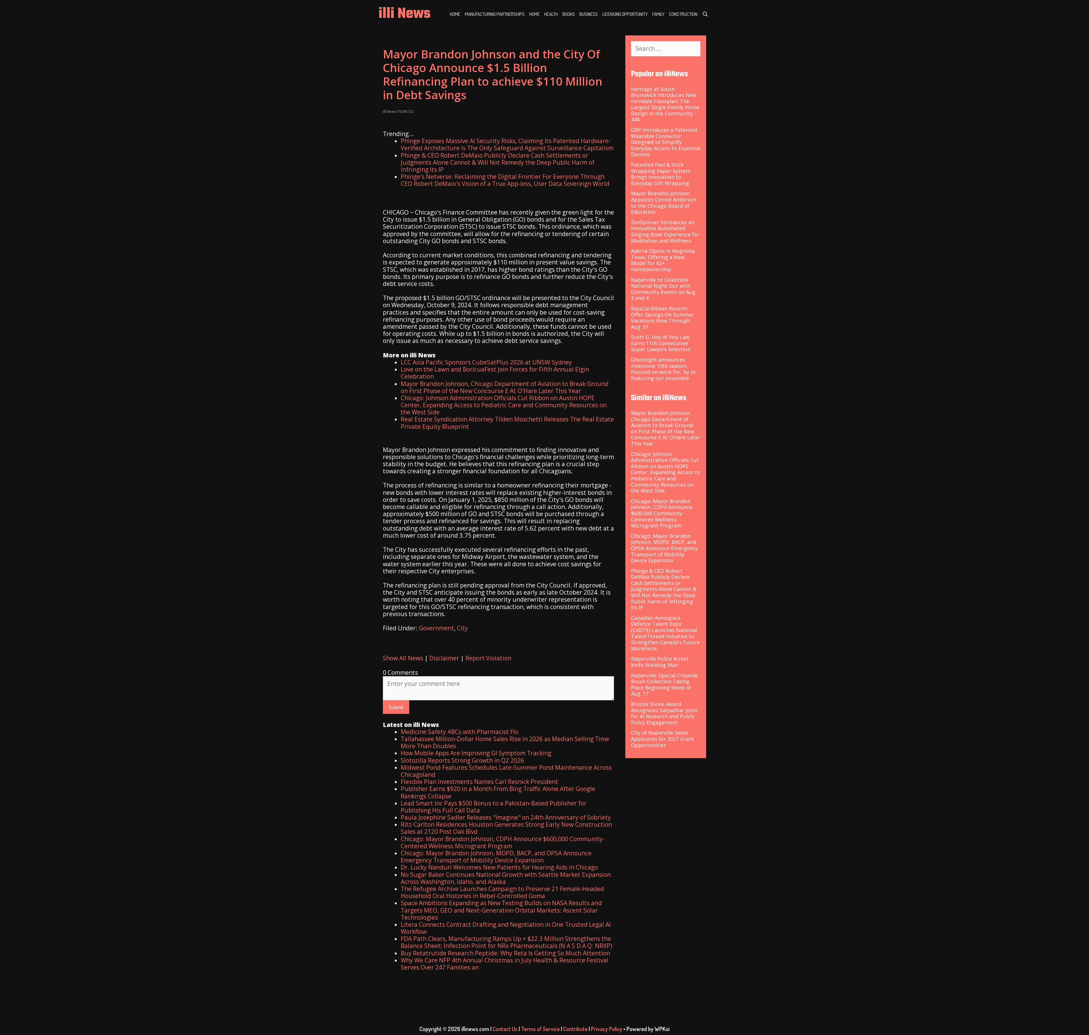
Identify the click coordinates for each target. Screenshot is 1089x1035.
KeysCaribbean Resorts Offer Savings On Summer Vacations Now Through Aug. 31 (662, 317)
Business (588, 14)
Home (455, 14)
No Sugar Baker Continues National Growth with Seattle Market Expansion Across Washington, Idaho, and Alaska (506, 878)
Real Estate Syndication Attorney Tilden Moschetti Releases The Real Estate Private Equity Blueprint (507, 422)
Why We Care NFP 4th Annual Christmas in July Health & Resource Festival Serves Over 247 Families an (504, 963)
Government (436, 628)
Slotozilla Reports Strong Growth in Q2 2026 (462, 760)
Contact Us (505, 1028)
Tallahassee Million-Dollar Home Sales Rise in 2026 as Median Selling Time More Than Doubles (505, 742)
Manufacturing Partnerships (495, 14)
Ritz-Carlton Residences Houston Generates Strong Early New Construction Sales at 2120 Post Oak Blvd (506, 827)
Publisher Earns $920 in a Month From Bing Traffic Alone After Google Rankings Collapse (498, 792)
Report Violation (488, 658)
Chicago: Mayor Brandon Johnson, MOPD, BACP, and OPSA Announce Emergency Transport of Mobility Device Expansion (496, 856)
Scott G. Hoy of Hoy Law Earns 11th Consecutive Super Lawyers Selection (661, 343)
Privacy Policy (606, 1028)
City (462, 628)
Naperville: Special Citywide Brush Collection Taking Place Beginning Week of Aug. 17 (664, 684)
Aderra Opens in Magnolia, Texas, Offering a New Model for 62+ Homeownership (663, 260)
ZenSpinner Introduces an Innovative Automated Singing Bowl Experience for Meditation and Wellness (665, 231)
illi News (404, 14)
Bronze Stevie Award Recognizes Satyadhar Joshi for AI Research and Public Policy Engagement (664, 713)
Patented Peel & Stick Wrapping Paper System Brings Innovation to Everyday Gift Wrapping (661, 173)
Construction (683, 14)
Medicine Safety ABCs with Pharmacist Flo (459, 732)
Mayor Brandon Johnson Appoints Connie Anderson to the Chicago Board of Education (663, 202)
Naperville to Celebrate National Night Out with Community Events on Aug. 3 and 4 (664, 289)
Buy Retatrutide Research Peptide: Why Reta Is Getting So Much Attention (505, 953)
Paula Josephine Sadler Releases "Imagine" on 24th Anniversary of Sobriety (506, 817)
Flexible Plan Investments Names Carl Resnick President (479, 782)
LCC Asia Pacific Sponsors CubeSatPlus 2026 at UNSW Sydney (486, 362)
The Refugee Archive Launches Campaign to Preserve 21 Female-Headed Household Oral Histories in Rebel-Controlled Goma (502, 892)
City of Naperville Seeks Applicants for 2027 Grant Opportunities (662, 738)
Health (551, 14)
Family (658, 14)
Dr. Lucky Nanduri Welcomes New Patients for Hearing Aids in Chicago (499, 867)
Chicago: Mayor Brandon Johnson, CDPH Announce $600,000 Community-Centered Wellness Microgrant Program (503, 842)
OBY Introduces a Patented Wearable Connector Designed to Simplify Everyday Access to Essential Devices (665, 142)
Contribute (575, 1028)
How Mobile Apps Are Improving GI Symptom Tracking (476, 753)
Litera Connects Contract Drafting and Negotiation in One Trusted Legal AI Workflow (506, 928)
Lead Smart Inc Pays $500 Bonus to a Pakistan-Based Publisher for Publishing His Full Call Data (493, 806)
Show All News (403, 658)
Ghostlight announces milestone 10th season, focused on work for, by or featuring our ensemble (663, 368)
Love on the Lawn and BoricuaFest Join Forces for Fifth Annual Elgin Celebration (495, 372)
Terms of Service (540, 1028)
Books (568, 14)
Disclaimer (444, 658)
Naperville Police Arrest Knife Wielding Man (660, 661)
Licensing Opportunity (625, 14)
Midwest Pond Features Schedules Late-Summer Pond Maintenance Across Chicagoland (506, 771)
